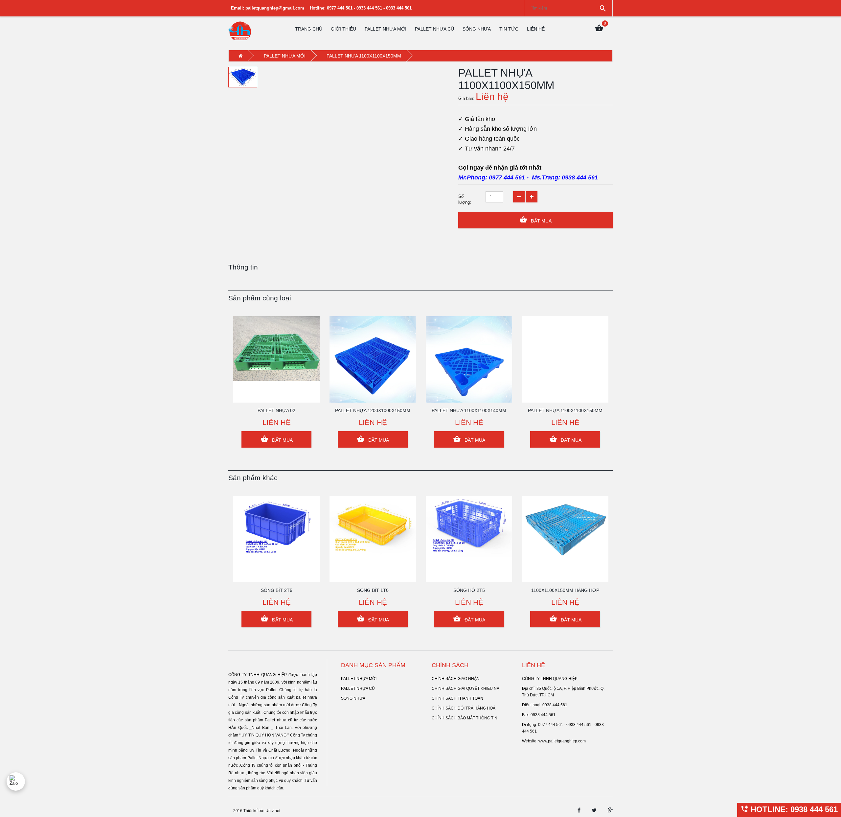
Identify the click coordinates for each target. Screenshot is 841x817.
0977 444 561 (507, 177)
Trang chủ (308, 29)
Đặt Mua (541, 220)
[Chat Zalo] (16, 781)
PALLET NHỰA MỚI (385, 29)
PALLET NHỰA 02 (276, 410)
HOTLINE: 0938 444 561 (793, 809)
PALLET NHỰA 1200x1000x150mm (372, 410)
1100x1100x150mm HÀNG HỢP (565, 590)
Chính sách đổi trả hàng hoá (463, 708)
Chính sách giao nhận (456, 678)
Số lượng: (464, 199)
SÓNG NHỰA (477, 29)
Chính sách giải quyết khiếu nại (466, 688)
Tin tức (508, 29)
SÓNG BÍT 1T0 (373, 590)
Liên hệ (536, 29)
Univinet (272, 810)
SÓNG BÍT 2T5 (276, 590)
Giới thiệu (343, 29)
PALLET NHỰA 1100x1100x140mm (469, 410)
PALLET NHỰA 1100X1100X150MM (565, 410)
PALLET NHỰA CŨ (434, 29)
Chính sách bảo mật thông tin (464, 718)
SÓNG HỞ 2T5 (469, 590)
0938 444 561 (580, 177)
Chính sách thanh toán (457, 698)
